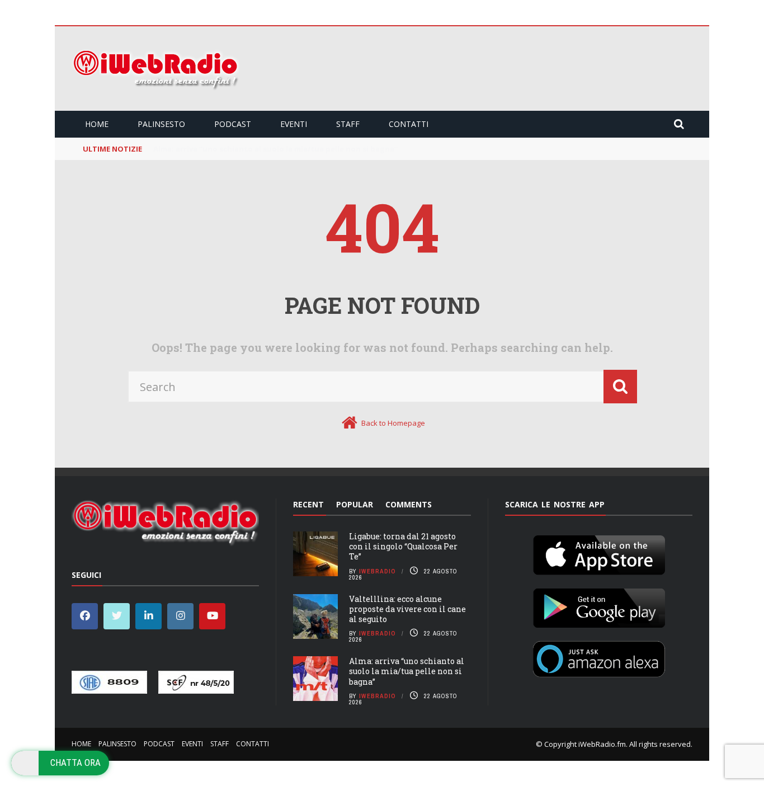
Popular (354, 504)
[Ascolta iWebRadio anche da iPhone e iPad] (599, 553)
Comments (408, 504)
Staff (348, 124)
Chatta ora (75, 762)
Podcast (232, 124)
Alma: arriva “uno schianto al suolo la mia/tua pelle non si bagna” (406, 671)
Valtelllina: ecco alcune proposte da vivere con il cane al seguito (407, 609)
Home (97, 124)
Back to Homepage (393, 423)
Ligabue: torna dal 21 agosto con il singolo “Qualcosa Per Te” (403, 546)
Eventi (293, 124)
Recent (308, 504)
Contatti (408, 124)
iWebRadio (377, 571)
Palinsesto (161, 124)
